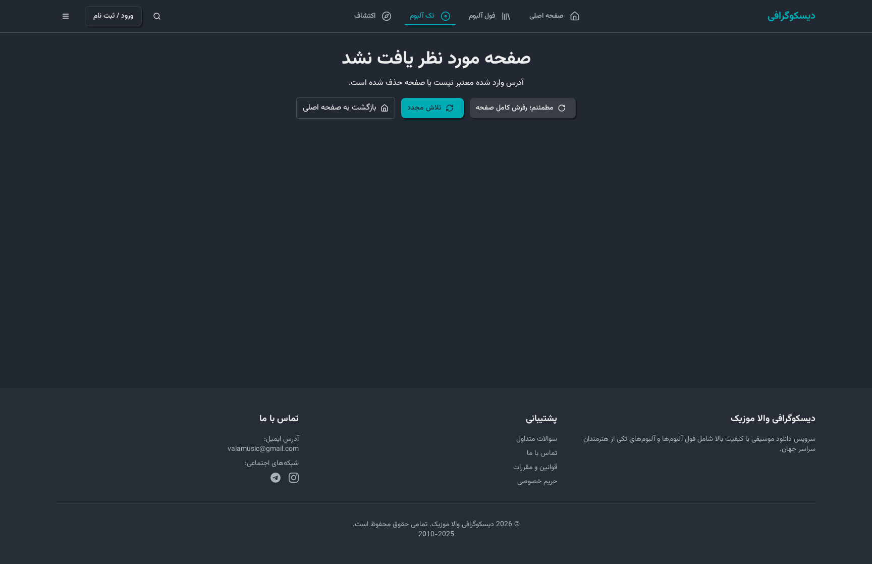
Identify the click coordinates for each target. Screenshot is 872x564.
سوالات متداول (536, 439)
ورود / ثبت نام (113, 16)
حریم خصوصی (537, 481)
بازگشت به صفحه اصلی (339, 107)
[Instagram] (294, 478)
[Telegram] (275, 478)
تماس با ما (542, 453)
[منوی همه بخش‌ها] (66, 16)
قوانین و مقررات (535, 467)
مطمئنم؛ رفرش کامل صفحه (515, 108)
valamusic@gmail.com (263, 449)
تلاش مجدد (424, 108)
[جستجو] (157, 16)
